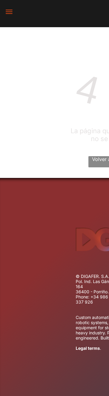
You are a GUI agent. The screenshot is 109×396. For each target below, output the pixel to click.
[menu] (9, 12)
